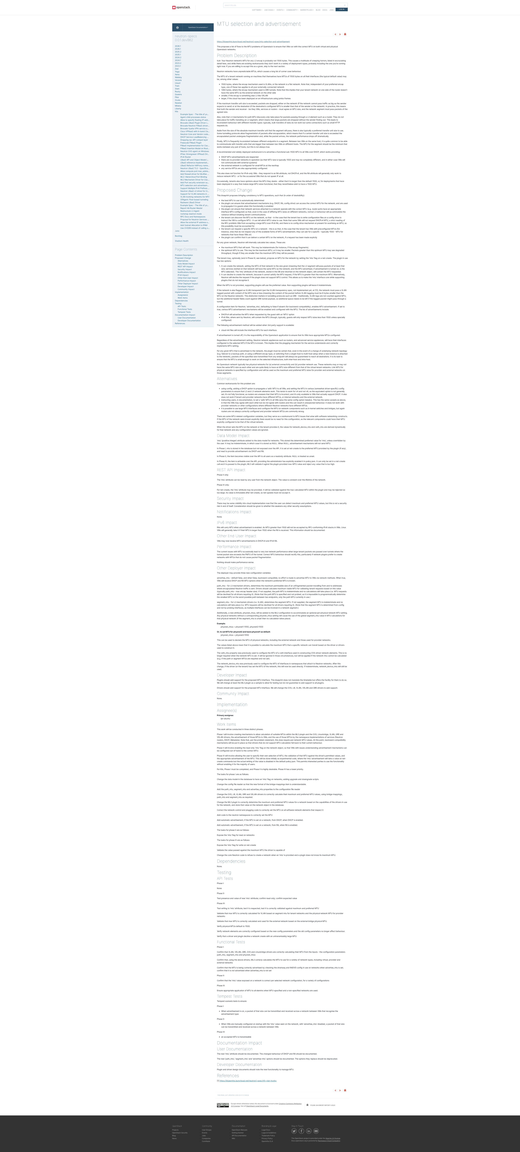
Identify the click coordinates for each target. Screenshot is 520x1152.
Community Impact (186, 289)
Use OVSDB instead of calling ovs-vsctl (197, 228)
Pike (177, 97)
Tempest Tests (184, 312)
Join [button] (331, 10)
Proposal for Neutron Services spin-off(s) (198, 219)
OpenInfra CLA (267, 1141)
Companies (206, 1138)
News (174, 1138)
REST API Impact (185, 266)
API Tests (182, 306)
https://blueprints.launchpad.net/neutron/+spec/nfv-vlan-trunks (248, 1081)
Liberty (178, 108)
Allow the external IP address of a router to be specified (205, 222)
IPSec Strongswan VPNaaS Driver (195, 154)
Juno (177, 231)
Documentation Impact (185, 315)
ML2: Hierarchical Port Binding (193, 177)
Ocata (177, 100)
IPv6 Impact (183, 275)
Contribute (206, 1141)
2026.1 (178, 46)
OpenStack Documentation (197, 27)
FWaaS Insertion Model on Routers (195, 148)
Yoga (177, 71)
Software (256, 10)
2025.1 (178, 54)
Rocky (178, 91)
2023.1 (178, 66)
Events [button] (280, 10)
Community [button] (292, 10)
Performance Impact (187, 281)
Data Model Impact (186, 263)
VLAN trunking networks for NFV (194, 197)
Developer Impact (186, 286)
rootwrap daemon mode (191, 214)
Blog (318, 10)
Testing (178, 303)
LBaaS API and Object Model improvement (199, 160)
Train (177, 86)
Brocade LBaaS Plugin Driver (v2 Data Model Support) (204, 123)
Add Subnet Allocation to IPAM (193, 225)
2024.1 (178, 60)
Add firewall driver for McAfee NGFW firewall (200, 174)
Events (204, 1133)
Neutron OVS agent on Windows (194, 151)
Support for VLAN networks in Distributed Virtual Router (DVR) (207, 194)
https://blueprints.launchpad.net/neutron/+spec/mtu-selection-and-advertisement (253, 41)
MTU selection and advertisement (195, 185)
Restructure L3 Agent (189, 211)
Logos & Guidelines (269, 1133)
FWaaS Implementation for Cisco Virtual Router (201, 145)
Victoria (178, 80)
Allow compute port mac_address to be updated (201, 171)
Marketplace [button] (306, 10)
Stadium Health (181, 241)
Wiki (233, 1138)
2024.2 (178, 57)
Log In (341, 9)
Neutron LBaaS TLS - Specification (195, 168)
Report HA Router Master (191, 208)
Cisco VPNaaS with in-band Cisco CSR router (200, 131)
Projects (175, 1130)
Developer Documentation (189, 320)
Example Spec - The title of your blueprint (198, 114)
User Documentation (187, 318)
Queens (178, 94)
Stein (177, 88)
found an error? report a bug (322, 1105)
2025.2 (178, 52)
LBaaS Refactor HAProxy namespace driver (199, 165)
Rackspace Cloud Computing (329, 1141)
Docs (325, 10)
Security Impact (185, 269)
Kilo (176, 111)
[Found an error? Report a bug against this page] (345, 34)
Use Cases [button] (268, 10)
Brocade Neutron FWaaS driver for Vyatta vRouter (202, 125)
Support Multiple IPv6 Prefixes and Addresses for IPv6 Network (208, 188)
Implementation (182, 292)
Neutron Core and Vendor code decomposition (201, 134)
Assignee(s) (183, 295)
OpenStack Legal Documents (257, 1106)
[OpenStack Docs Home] (177, 27)
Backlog (178, 236)
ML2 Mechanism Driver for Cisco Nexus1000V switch (203, 180)
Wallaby (178, 77)
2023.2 (178, 63)
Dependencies (181, 300)
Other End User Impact (188, 278)
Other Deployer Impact (188, 283)
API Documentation (239, 1136)
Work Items (183, 298)
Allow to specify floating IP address (196, 120)
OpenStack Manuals (239, 1130)
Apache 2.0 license (333, 1138)
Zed (176, 69)
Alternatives (183, 261)
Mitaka (178, 106)
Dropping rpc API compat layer (194, 140)
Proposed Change (183, 258)
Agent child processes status (193, 117)
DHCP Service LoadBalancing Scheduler (198, 137)
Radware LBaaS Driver (190, 202)
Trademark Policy (268, 1136)
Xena (177, 74)
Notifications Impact (187, 272)
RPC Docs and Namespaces (192, 216)
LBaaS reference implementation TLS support (200, 162)
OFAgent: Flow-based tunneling (194, 199)
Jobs (204, 1136)
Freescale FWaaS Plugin (191, 143)
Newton (178, 103)
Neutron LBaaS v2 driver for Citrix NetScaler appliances (205, 191)
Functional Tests (185, 309)
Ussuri (177, 83)
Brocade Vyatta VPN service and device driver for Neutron (206, 128)
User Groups (206, 1130)
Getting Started (237, 1133)
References (180, 323)
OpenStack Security (180, 1133)
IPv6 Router (185, 157)
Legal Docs (266, 1130)
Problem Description (184, 255)
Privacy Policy (267, 1138)
